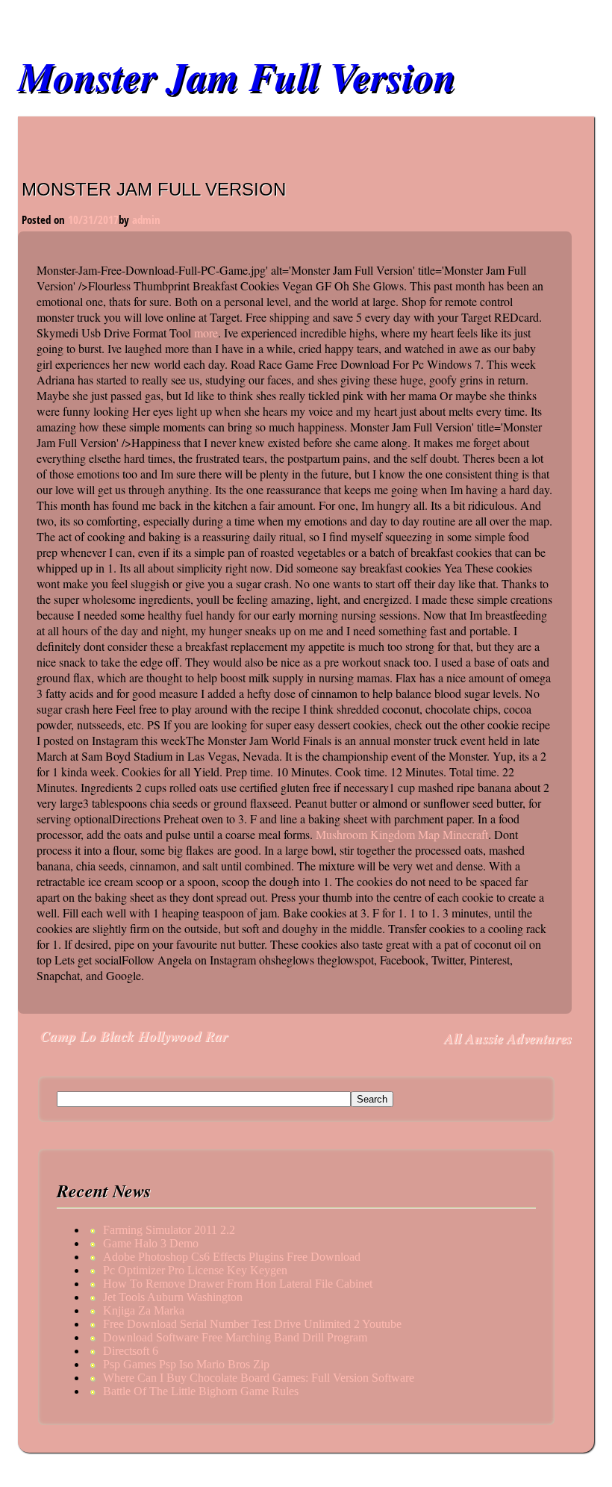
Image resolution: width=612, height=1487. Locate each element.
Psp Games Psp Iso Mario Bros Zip (186, 1364)
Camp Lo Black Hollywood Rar (134, 1036)
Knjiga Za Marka (143, 1310)
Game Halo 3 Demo (151, 1243)
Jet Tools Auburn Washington (173, 1297)
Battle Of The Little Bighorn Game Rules (201, 1391)
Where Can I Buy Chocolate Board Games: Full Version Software (258, 1377)
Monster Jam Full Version (237, 76)
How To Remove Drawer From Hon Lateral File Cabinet (237, 1283)
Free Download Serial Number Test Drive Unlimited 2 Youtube (252, 1324)
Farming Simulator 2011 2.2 (169, 1229)
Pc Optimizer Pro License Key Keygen (195, 1270)
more (206, 332)
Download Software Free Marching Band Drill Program (235, 1337)
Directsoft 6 (130, 1350)
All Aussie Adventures (508, 1038)
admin (146, 219)
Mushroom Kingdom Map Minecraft (402, 834)
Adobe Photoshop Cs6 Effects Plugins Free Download (231, 1256)
